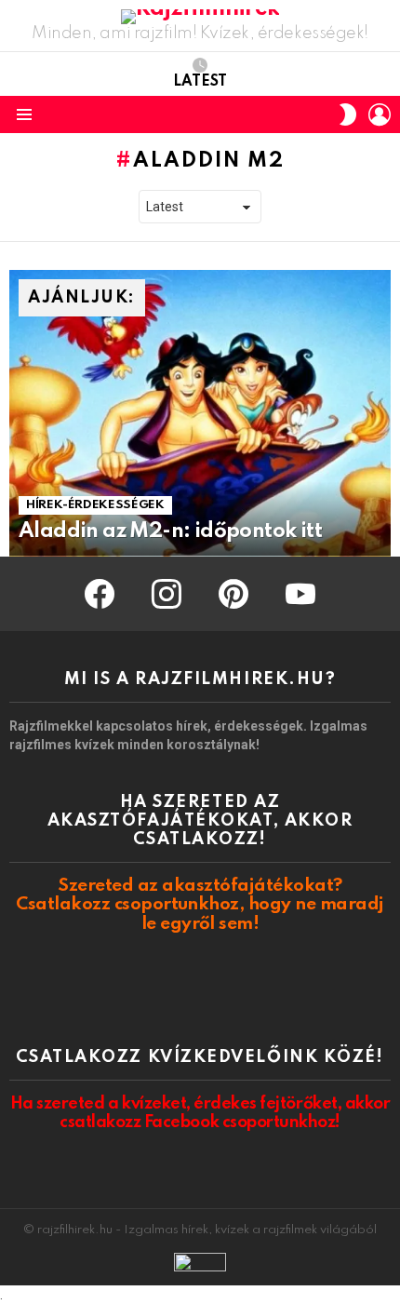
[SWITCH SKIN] (348, 114)
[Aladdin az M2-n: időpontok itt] (200, 413)
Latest (200, 81)
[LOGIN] (379, 114)
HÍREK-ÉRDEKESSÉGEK (95, 505)
